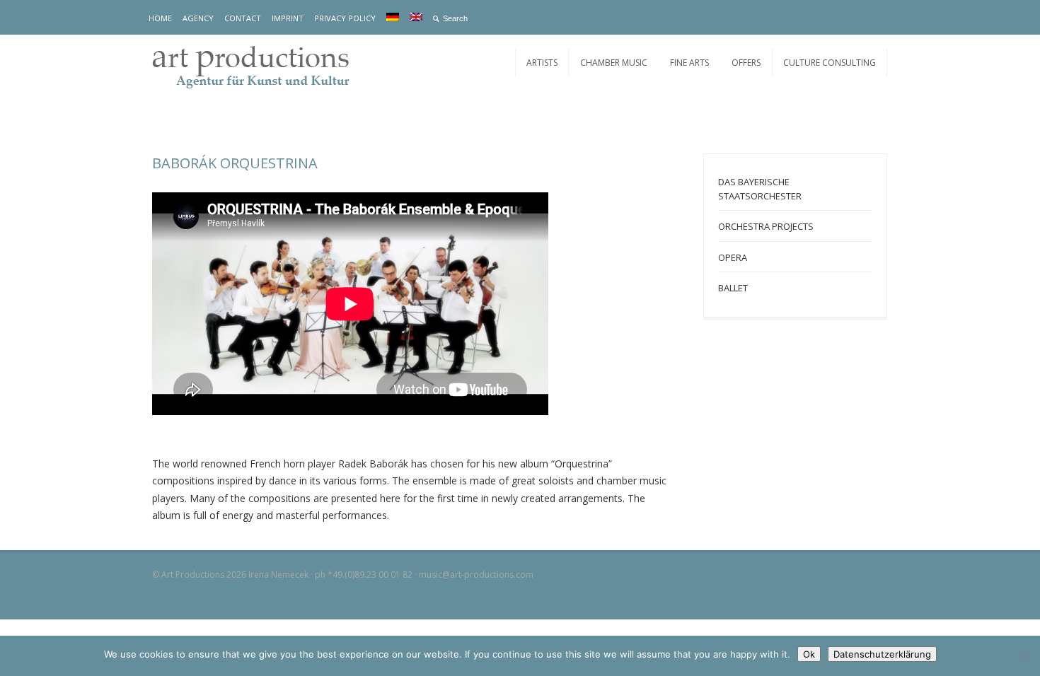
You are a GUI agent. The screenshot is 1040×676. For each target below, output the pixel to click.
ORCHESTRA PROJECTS (766, 226)
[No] (1022, 656)
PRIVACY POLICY (345, 18)
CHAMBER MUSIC (613, 63)
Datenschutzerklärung (882, 654)
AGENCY (198, 18)
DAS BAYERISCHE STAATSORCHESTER (760, 188)
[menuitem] (392, 17)
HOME (160, 18)
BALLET (733, 287)
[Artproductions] (258, 66)
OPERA (732, 257)
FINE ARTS (689, 63)
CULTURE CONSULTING (829, 63)
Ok (809, 654)
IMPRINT (288, 18)
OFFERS (746, 63)
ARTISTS (541, 63)
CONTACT (242, 18)
